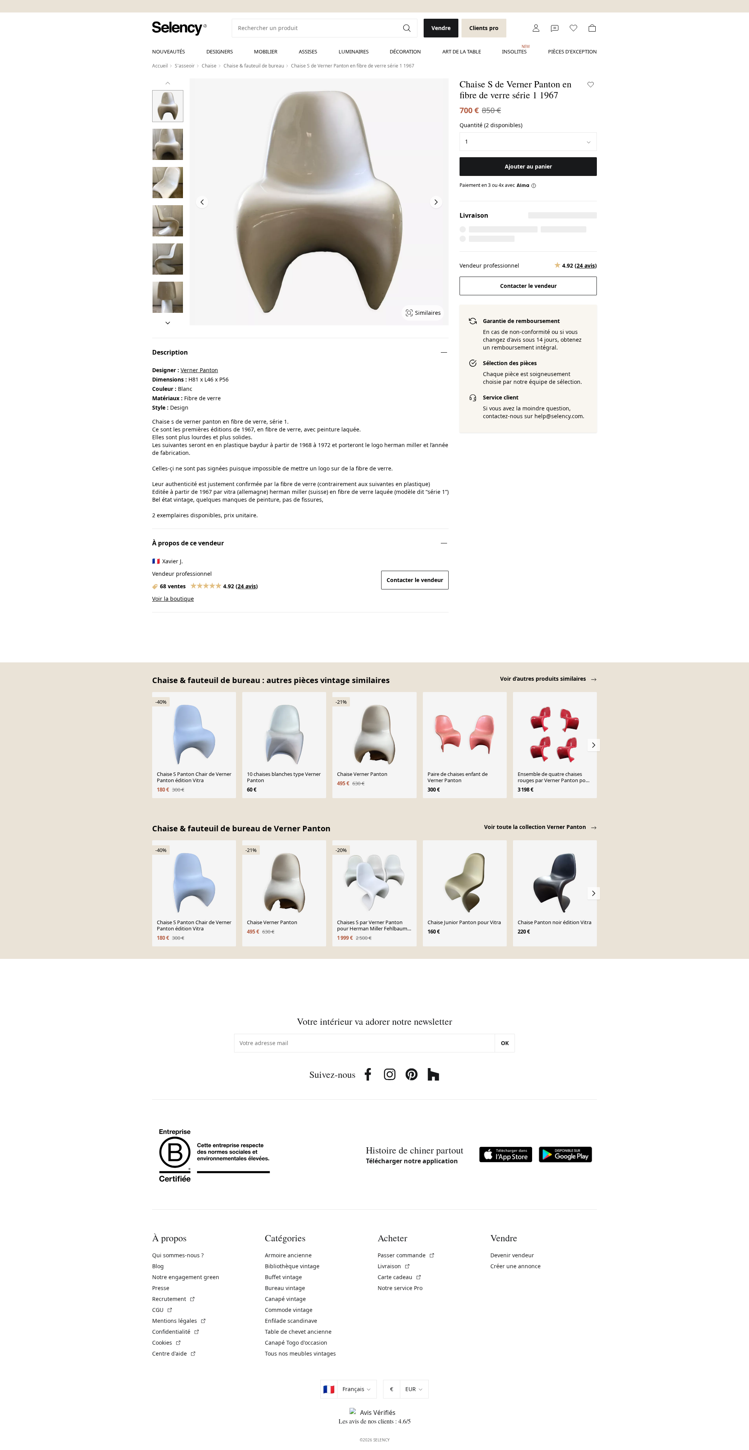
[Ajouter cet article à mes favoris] (590, 84)
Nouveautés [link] (168, 51)
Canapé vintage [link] (285, 1299)
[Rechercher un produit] (407, 28)
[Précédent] (167, 83)
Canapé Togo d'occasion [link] (296, 1342)
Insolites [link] (514, 49)
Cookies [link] (166, 1342)
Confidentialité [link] (176, 1331)
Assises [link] (308, 51)
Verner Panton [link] (199, 370)
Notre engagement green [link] (185, 1277)
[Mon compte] (536, 28)
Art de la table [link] (461, 51)
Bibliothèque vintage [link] (292, 1266)
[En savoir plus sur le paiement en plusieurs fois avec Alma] (526, 185)
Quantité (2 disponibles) (491, 125)
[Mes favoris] (573, 28)
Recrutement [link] (173, 1299)
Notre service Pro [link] (400, 1288)
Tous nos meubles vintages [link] (300, 1353)
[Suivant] (167, 323)
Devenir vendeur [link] (512, 1255)
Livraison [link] (394, 1266)
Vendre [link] (441, 28)
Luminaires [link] (354, 51)
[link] (179, 28)
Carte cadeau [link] (400, 1277)
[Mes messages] (554, 28)
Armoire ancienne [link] (288, 1255)
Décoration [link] (405, 51)
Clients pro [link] (484, 28)
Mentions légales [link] (179, 1320)
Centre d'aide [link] (174, 1353)
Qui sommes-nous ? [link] (178, 1255)
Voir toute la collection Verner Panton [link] (535, 827)
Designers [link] (219, 51)
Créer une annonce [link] (515, 1266)
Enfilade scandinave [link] (291, 1320)
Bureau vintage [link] (285, 1288)
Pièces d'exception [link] (572, 51)
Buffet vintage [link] (283, 1277)
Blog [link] (158, 1266)
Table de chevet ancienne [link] (298, 1331)
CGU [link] (162, 1309)
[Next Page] (436, 202)
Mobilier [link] (265, 51)
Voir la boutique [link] (173, 598)
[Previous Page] (202, 202)
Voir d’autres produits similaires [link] (543, 678)
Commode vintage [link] (288, 1309)
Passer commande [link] (406, 1255)
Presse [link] (160, 1288)
